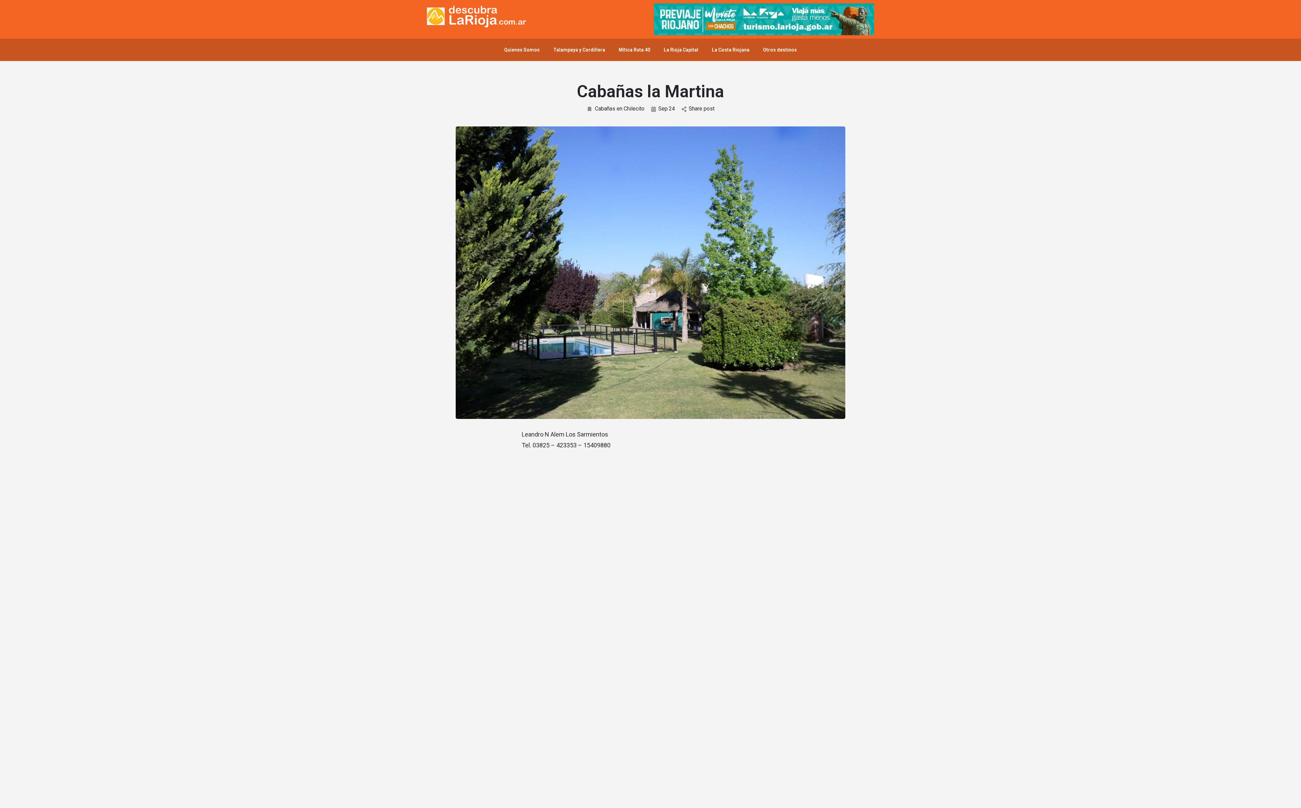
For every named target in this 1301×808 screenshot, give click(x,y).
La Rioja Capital (681, 50)
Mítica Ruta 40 (634, 50)
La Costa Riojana (730, 50)
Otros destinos (780, 50)
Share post (702, 108)
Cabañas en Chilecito (619, 108)
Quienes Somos (522, 50)
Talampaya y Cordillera (579, 50)
